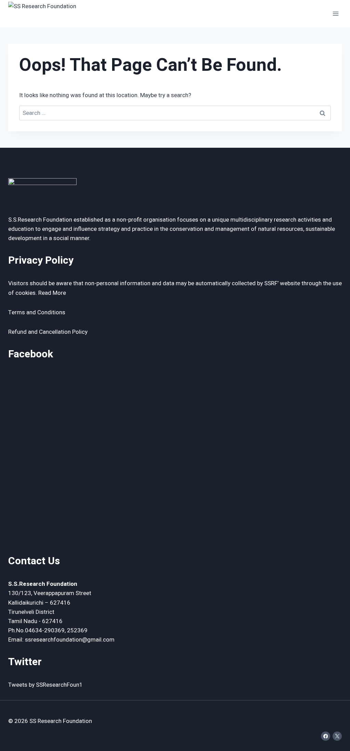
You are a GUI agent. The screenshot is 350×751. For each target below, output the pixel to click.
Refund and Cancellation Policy (48, 332)
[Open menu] (335, 13)
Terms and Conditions (36, 312)
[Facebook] (325, 736)
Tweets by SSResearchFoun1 (45, 685)
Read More (52, 293)
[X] (337, 736)
